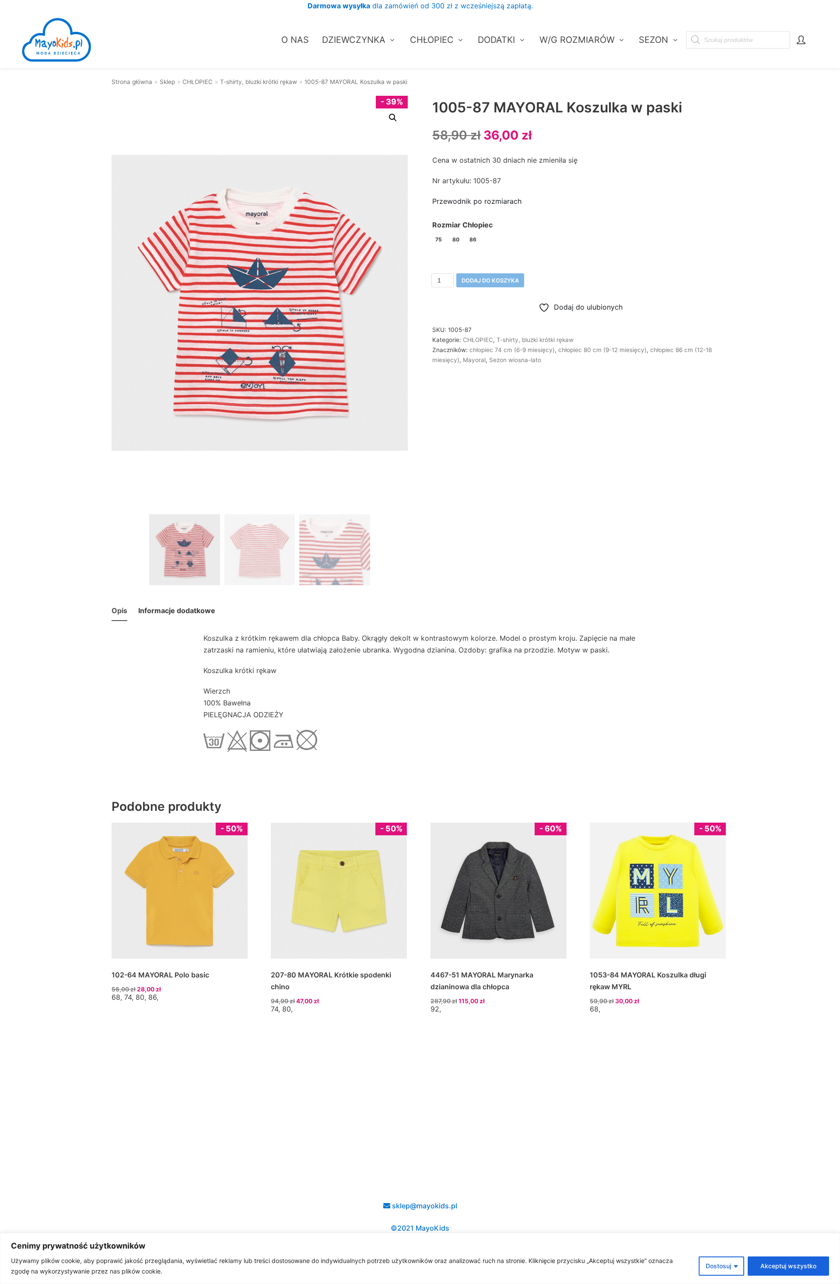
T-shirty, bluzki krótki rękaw (258, 81)
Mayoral (474, 359)
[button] (393, 118)
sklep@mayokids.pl (423, 1205)
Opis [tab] (119, 610)
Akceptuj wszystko (788, 1266)
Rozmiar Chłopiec (462, 224)
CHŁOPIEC (197, 81)
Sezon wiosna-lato (515, 359)
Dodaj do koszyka (490, 280)
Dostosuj (718, 1266)
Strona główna (132, 81)
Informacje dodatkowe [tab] (176, 610)
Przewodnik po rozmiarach (477, 201)
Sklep (167, 81)
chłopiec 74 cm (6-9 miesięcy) (512, 349)
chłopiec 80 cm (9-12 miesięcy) (602, 349)
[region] (420, 1258)
